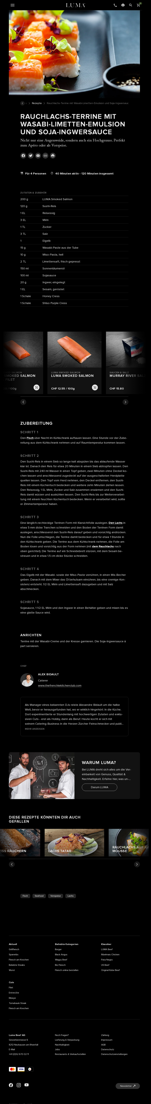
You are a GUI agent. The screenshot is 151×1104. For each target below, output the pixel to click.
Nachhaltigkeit (62, 1045)
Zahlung (105, 1035)
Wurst (12, 970)
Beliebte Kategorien (66, 944)
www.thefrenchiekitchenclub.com (59, 685)
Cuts (11, 982)
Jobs (57, 1049)
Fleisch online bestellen (66, 970)
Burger (58, 949)
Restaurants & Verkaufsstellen (70, 1054)
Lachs (71, 896)
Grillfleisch (14, 949)
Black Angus (61, 954)
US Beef (105, 965)
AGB (103, 1045)
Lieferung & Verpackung (67, 1040)
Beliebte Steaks (17, 965)
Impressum (106, 1040)
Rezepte (37, 103)
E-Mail (12, 1049)
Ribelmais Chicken (110, 954)
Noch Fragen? (62, 1035)
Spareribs (13, 954)
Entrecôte (14, 993)
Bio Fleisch (60, 965)
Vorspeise (55, 896)
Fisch (25, 896)
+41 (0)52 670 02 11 (19, 1054)
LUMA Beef (107, 949)
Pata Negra (107, 960)
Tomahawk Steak (17, 1003)
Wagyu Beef (61, 960)
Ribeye (12, 998)
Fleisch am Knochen (19, 960)
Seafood (39, 896)
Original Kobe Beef (110, 970)
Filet (11, 987)
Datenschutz (107, 1049)
